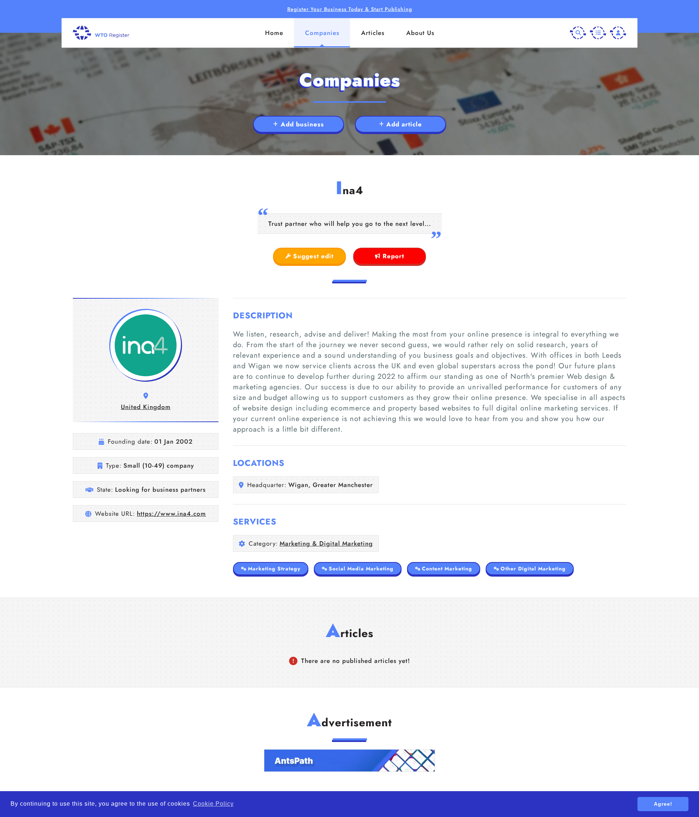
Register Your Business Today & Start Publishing (349, 9)
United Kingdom (146, 406)
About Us (420, 32)
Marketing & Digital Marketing (326, 543)
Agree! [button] (663, 804)
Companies (322, 32)
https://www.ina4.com (171, 513)
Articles (372, 32)
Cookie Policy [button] (213, 804)
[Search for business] (578, 33)
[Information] (598, 33)
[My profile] (618, 33)
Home (274, 32)
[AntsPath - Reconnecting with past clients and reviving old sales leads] (349, 760)
